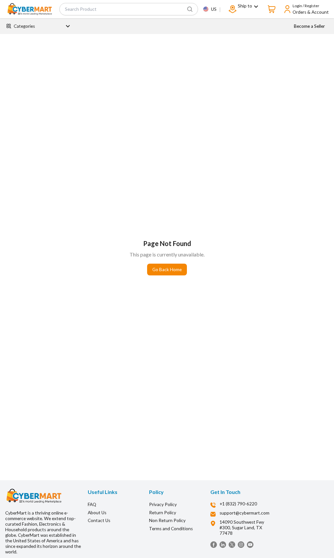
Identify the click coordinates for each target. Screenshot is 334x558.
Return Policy (162, 512)
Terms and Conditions (171, 528)
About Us (97, 512)
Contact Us (99, 520)
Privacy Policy (163, 504)
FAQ (92, 504)
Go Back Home (167, 269)
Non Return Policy (167, 520)
